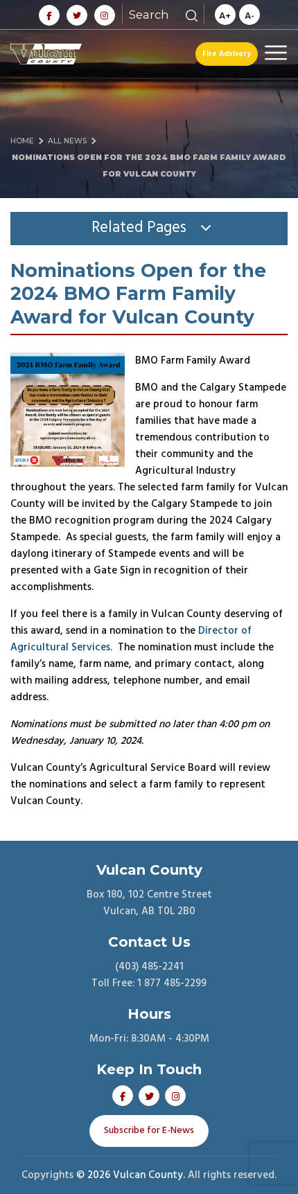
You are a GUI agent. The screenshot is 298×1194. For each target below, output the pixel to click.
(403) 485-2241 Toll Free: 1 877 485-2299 (149, 975)
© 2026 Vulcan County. (130, 1175)
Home (22, 140)
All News (67, 140)
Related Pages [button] (138, 227)
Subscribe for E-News (149, 1131)
